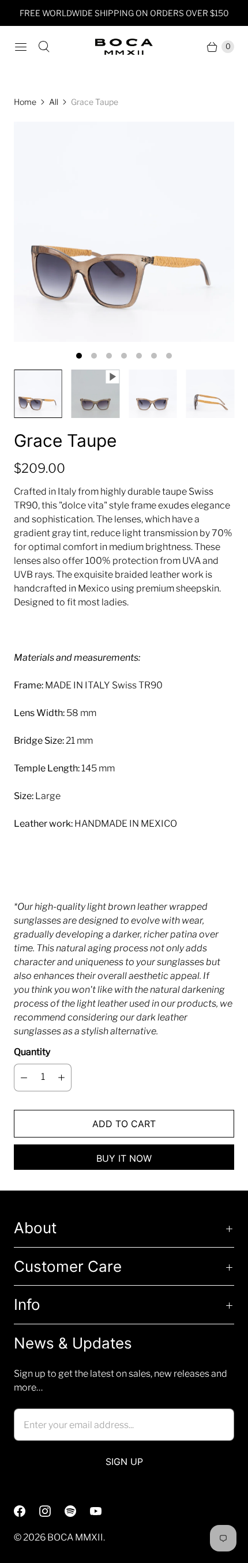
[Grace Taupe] (124, 232)
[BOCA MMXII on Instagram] (52, 1511)
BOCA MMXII (75, 1537)
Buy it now (124, 1158)
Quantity (32, 1051)
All (53, 102)
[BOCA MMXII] (124, 47)
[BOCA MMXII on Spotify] (77, 1511)
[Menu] (20, 47)
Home (25, 102)
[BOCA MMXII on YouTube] (102, 1511)
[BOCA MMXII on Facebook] (26, 1511)
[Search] (43, 47)
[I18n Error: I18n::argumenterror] (38, 394)
